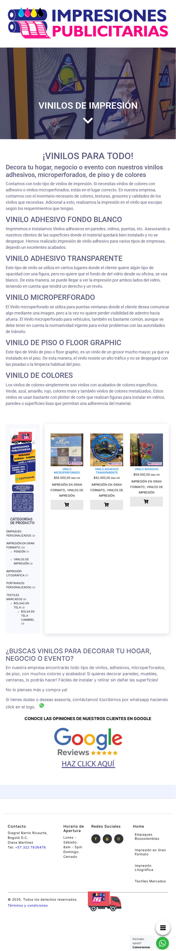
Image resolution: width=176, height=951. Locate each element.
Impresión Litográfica (144, 868)
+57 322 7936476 (30, 847)
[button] (67, 505)
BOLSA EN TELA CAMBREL (28, 615)
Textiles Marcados (150, 881)
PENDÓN (19, 551)
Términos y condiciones (28, 905)
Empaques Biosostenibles (147, 836)
